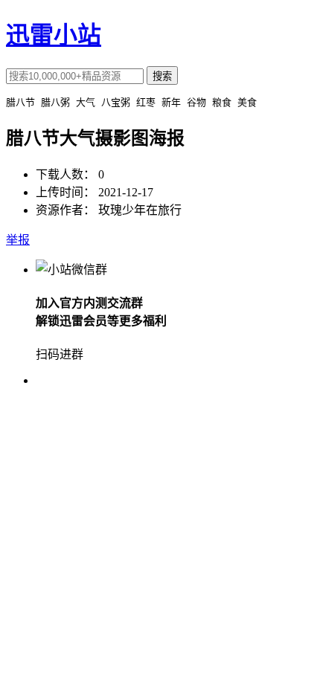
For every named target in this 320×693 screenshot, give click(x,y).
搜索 (162, 76)
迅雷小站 (53, 35)
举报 (18, 239)
